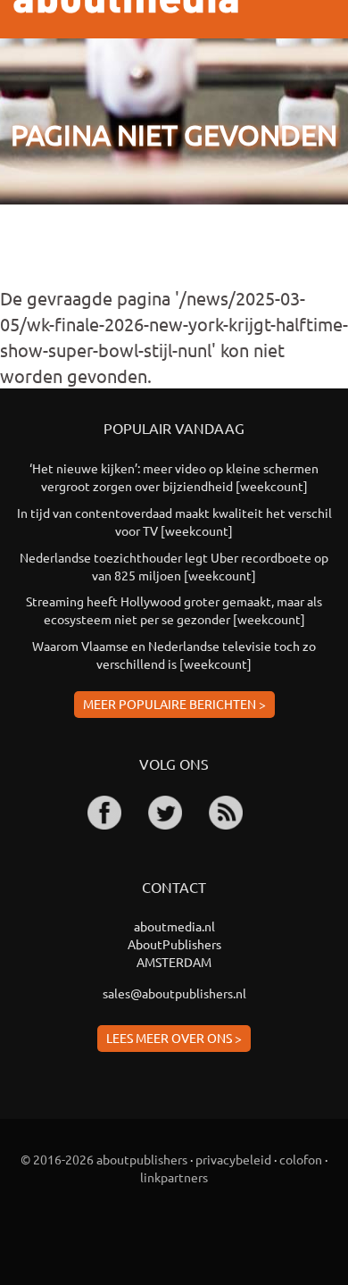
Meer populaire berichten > (174, 704)
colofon (300, 1159)
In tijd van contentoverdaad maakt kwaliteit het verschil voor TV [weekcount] (174, 521)
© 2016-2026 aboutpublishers (104, 1159)
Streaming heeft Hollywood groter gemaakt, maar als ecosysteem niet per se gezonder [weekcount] (174, 610)
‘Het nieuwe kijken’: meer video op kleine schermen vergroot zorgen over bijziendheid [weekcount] (174, 477)
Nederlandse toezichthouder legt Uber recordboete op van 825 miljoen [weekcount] (174, 566)
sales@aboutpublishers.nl (174, 993)
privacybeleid (233, 1159)
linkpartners (174, 1177)
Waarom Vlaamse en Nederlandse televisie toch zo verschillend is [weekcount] (174, 655)
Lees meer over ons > (174, 1038)
